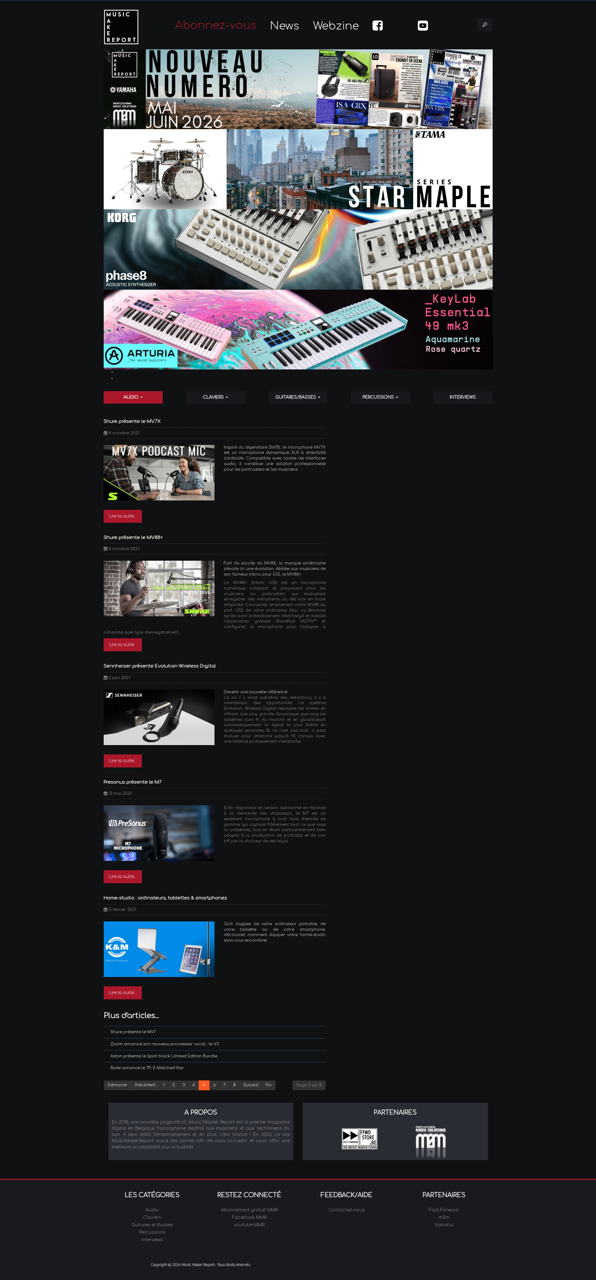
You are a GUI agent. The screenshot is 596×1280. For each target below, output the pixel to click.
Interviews (463, 397)
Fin (269, 1085)
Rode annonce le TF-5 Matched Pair (147, 1068)
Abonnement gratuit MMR (249, 1210)
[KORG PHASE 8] (298, 249)
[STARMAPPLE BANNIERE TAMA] (298, 169)
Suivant (250, 1085)
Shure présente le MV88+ (133, 537)
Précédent (145, 1085)
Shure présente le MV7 (133, 1032)
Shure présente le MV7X (132, 421)
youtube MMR (249, 1225)
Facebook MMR (249, 1217)
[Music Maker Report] (130, 27)
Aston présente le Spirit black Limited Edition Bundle (164, 1056)
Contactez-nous (346, 1210)
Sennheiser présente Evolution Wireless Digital (160, 666)
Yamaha (444, 1225)
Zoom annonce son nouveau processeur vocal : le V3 (165, 1044)
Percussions (379, 397)
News (284, 26)
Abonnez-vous (215, 25)
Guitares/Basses (296, 397)
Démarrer (117, 1085)
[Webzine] (298, 89)
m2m (444, 1217)
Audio (132, 397)
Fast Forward (443, 1210)
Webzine (336, 26)
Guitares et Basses (152, 1225)
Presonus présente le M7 (133, 782)
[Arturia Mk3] (298, 329)
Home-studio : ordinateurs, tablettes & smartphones (165, 898)
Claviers (214, 397)
